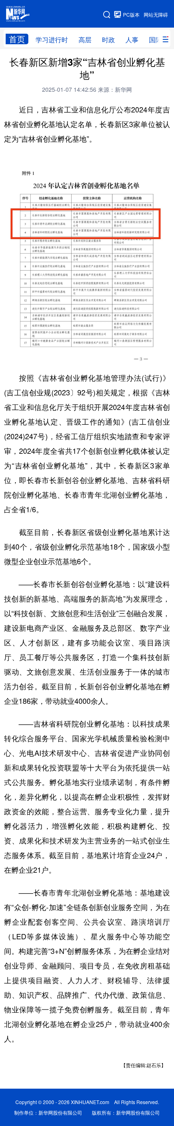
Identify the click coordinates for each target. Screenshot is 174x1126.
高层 (85, 39)
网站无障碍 (156, 14)
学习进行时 (52, 39)
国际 (155, 39)
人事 (131, 39)
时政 (108, 39)
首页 (17, 39)
